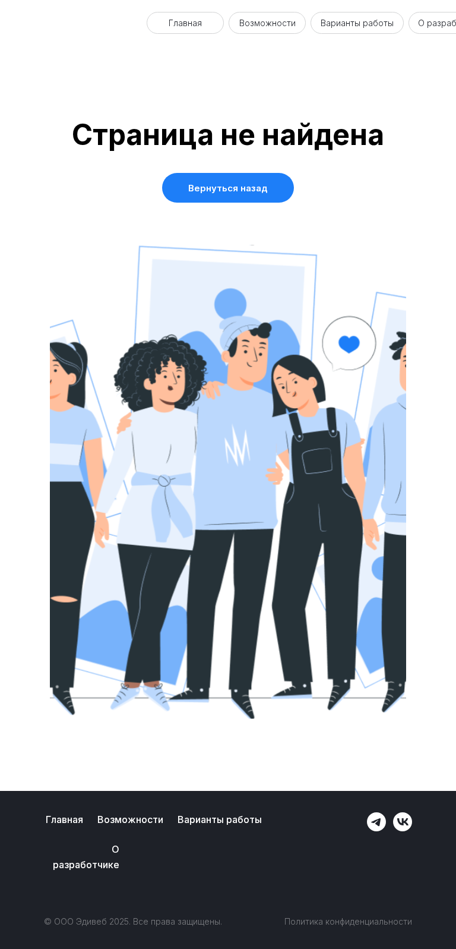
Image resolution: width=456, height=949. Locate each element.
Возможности (267, 23)
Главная (185, 23)
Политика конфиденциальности (348, 921)
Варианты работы (357, 23)
